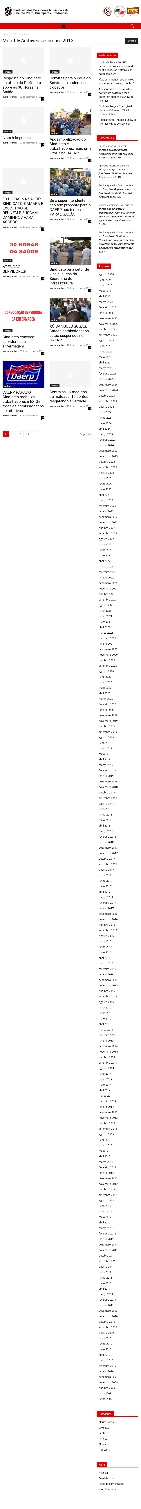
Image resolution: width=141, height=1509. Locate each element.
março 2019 (106, 765)
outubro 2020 (107, 660)
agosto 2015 (106, 1002)
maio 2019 (105, 754)
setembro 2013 (108, 1128)
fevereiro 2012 (107, 1233)
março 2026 (106, 302)
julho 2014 (105, 1073)
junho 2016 (105, 947)
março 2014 (106, 1095)
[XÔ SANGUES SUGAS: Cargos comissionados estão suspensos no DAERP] (70, 310)
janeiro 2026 (106, 313)
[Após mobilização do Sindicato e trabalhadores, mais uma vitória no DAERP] (70, 121)
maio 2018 (105, 820)
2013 (15, 34)
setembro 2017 (108, 864)
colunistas (105, 1427)
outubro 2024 (107, 395)
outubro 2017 (107, 858)
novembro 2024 (108, 390)
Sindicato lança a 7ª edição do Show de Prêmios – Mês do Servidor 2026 (116, 110)
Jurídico (103, 1438)
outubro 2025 (107, 329)
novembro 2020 (108, 654)
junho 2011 (105, 1277)
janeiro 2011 (106, 1305)
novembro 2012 (108, 1184)
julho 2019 (105, 743)
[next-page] (36, 434)
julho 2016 (105, 941)
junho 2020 (105, 682)
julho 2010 (105, 1338)
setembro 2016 (108, 930)
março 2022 (106, 566)
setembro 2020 (108, 665)
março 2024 (106, 434)
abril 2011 (104, 1288)
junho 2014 (105, 1079)
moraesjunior (10, 96)
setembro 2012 (108, 1195)
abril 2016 (104, 958)
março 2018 (106, 831)
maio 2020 (105, 687)
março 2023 (106, 500)
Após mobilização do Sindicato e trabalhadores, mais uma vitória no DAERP (70, 146)
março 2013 (106, 1162)
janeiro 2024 (106, 445)
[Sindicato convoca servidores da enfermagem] (23, 315)
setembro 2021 (108, 599)
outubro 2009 (107, 1388)
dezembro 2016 (108, 913)
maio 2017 (105, 886)
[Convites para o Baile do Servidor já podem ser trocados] (70, 60)
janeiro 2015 (106, 1040)
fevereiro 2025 (107, 373)
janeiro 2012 (106, 1239)
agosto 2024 (106, 406)
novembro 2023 (108, 456)
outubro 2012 (107, 1189)
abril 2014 (104, 1090)
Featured (104, 1433)
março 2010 (106, 1360)
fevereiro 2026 (107, 307)
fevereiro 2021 (107, 638)
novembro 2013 (108, 1117)
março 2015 (106, 1029)
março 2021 (106, 632)
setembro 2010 (108, 1327)
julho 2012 (105, 1206)
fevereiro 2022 (107, 572)
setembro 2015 (108, 996)
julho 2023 (105, 478)
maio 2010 (105, 1349)
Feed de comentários (111, 1483)
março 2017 (106, 897)
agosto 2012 (106, 1200)
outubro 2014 (107, 1057)
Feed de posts (107, 1478)
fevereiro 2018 (107, 836)
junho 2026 (105, 285)
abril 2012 (104, 1222)
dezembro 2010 (108, 1310)
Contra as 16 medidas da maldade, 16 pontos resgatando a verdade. (69, 396)
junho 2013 (105, 1145)
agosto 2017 (106, 869)
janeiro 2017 (106, 908)
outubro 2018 (107, 792)
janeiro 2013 (106, 1173)
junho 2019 (105, 748)
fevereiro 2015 (107, 1035)
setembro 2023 (108, 467)
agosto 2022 (106, 539)
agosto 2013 (106, 1134)
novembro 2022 (108, 522)
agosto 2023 (106, 472)
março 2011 (106, 1294)
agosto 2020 (106, 671)
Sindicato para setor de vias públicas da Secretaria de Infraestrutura (69, 276)
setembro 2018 (108, 798)
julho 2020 (105, 676)
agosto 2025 (106, 340)
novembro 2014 (108, 1051)
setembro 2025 (108, 335)
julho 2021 (105, 610)
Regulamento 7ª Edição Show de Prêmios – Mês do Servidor (118, 121)
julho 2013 (105, 1139)
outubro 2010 (107, 1321)
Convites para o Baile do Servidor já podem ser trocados (70, 82)
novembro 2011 (108, 1250)
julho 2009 (105, 1393)
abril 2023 (104, 495)
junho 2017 (105, 880)
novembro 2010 (108, 1316)
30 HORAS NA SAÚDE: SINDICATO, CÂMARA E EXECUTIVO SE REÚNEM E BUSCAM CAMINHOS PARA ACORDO (23, 210)
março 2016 (106, 963)
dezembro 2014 (108, 1046)
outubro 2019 (107, 726)
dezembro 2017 (108, 847)
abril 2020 (104, 693)
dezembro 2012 (108, 1178)
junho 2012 (105, 1211)
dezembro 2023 (108, 450)
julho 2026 (105, 280)
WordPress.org (107, 1489)
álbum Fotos (106, 1422)
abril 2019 (104, 759)
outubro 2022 (107, 528)
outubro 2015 (107, 991)
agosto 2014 (106, 1068)
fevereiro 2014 (107, 1101)
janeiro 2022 (106, 577)
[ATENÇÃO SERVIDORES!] (23, 249)
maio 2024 (105, 423)
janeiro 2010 (106, 1371)
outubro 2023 (107, 461)
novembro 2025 (108, 324)
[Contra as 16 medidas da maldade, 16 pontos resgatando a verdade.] (70, 374)
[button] (63, 26)
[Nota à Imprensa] (23, 120)
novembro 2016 (108, 919)
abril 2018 (104, 825)
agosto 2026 (106, 274)
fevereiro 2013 (107, 1167)
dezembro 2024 (108, 384)
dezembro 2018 (108, 781)
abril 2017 (104, 891)
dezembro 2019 (108, 715)
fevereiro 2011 (107, 1299)
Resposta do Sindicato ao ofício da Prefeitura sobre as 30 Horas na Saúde (22, 85)
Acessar (103, 1472)
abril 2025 (104, 362)
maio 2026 (105, 291)
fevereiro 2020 (107, 704)
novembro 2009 (108, 1382)
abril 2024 (104, 428)
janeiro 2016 (106, 974)
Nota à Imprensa (17, 138)
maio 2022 (105, 555)
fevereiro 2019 (107, 770)
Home (6, 34)
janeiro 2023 (106, 511)
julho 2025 (105, 346)
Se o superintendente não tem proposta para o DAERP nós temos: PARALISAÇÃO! (70, 207)
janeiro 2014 (106, 1106)
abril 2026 (104, 296)
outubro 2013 (107, 1123)
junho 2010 (105, 1343)
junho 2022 (105, 550)
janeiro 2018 (106, 842)
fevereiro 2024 (107, 439)
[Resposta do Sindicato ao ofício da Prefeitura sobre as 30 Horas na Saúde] (23, 60)
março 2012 (106, 1228)
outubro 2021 (107, 594)
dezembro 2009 (108, 1377)
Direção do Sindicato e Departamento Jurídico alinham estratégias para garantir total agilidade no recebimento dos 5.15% (117, 216)
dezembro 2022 (108, 517)
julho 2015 (105, 1007)
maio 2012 (105, 1217)
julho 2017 (105, 875)
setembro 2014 (108, 1062)
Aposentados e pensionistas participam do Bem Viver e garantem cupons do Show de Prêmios (116, 95)
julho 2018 (105, 809)
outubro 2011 (107, 1255)
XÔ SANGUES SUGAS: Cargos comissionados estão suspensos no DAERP (69, 333)
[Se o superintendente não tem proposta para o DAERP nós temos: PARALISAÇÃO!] (70, 182)
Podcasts (104, 1449)
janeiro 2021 (106, 643)
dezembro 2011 (108, 1244)
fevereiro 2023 (107, 506)
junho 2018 (105, 814)
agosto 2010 (106, 1332)
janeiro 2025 (106, 379)
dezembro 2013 (108, 1112)
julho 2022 (105, 544)
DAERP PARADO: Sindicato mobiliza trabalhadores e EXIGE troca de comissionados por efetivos (23, 401)
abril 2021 (104, 627)
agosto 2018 (106, 803)
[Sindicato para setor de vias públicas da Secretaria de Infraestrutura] (70, 251)
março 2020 (106, 698)
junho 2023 (105, 483)
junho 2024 (105, 417)
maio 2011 (105, 1283)
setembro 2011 (108, 1261)
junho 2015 (105, 1013)
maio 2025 (105, 357)
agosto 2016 (106, 936)
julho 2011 (105, 1272)
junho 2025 (105, 351)
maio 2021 (105, 621)
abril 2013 (104, 1156)
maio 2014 (105, 1084)
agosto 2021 (106, 605)
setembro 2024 (108, 401)
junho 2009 (105, 1399)
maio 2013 (105, 1151)
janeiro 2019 (106, 776)
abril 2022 (104, 561)
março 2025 (106, 368)
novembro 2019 (108, 721)
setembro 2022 (108, 533)
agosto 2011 (106, 1266)
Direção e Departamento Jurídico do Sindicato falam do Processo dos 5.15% (116, 153)
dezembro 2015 (108, 980)
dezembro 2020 (108, 649)
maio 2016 (105, 952)
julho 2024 (105, 412)
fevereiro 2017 (107, 902)
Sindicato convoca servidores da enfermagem (18, 341)
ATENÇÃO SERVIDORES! (14, 269)
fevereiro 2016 (107, 969)
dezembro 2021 (108, 583)
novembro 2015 (108, 985)
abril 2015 (104, 1024)
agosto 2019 (106, 737)
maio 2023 (105, 489)
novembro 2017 (108, 853)
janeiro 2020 (106, 710)
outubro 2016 (107, 924)
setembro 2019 (108, 732)
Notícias (7, 72)
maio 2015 (105, 1018)
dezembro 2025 (108, 318)
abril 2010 (104, 1354)
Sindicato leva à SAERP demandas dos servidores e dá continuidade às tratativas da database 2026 (116, 68)
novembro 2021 (108, 588)
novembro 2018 (108, 787)
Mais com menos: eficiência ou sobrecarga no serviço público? (116, 81)
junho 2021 (105, 616)
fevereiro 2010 (107, 1366)
